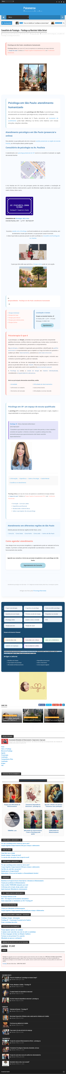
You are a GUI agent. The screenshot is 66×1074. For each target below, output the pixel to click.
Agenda (3, 753)
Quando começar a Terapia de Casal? (11, 855)
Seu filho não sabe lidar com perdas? (11, 869)
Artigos (3, 763)
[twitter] (61, 2)
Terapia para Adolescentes (16, 320)
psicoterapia (13, 348)
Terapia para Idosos (14, 317)
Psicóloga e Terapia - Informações (10, 918)
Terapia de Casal (13, 315)
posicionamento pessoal (44, 367)
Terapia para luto (10, 625)
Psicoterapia (45, 23)
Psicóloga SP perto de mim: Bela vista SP (54, 720)
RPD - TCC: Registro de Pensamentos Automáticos (15, 899)
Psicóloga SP (13, 424)
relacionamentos (24, 353)
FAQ (2, 765)
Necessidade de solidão (32, 646)
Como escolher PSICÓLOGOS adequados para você (14, 885)
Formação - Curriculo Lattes (20, 503)
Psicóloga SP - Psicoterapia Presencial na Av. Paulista (16, 920)
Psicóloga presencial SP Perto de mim (32, 720)
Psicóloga (5, 963)
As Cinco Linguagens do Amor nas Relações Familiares (16, 934)
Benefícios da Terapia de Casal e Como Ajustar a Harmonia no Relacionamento (22, 881)
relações (31, 365)
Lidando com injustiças (12, 646)
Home (2, 747)
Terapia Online (13, 322)
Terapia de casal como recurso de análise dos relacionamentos (25, 1055)
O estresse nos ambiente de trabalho (19, 1023)
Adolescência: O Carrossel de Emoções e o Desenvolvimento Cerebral (19, 873)
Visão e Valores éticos (23, 508)
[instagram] (59, 2)
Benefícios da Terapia (13, 660)
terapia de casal (13, 50)
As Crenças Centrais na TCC (8, 896)
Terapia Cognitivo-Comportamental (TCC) (35, 50)
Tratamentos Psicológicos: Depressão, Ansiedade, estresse (24, 1048)
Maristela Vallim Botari (31, 651)
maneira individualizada (50, 371)
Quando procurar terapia (12, 614)
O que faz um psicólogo (32, 608)
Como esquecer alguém (43, 665)
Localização (4, 757)
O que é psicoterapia (11, 608)
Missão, (15, 508)
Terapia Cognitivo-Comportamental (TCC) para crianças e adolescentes (20, 845)
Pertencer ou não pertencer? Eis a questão (13, 936)
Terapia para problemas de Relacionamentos (13, 883)
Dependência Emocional (43, 660)
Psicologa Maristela (39, 591)
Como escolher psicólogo (52, 608)
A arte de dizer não (11, 640)
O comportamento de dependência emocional (21, 991)
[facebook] (57, 2)
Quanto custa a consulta (32, 620)
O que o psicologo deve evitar (9, 922)
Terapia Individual (14, 313)
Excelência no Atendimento (18, 482)
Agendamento (47, 325)
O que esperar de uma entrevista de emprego (21, 1030)
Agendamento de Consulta (33, 565)
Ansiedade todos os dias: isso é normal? (19, 1062)
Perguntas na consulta (51, 614)
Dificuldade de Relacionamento (15, 665)
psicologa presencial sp (13, 35)
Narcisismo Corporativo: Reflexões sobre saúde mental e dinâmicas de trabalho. (29, 1016)
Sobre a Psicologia (34, 478)
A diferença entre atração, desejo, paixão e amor (14, 887)
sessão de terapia (33, 371)
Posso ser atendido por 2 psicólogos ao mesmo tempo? (22, 23)
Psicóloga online (10, 620)
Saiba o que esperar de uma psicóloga (24, 511)
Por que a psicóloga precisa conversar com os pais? (15, 843)
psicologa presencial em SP (26, 153)
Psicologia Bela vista (22, 218)
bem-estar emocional (45, 353)
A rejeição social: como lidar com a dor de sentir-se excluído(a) (18, 932)
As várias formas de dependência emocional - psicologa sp (24, 999)
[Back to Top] (64, 1072)
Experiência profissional (20, 506)
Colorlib (8, 1071)
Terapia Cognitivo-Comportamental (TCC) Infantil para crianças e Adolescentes (22, 910)
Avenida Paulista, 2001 (12, 221)
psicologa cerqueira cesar (9, 715)
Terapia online (38, 264)
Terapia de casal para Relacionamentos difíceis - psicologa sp (25, 1041)
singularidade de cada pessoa (26, 373)
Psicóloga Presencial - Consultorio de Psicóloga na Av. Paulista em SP (11, 719)
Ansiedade (14, 384)
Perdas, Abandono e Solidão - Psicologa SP (20, 984)
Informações (14, 478)
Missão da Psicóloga (6, 751)
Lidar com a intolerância (52, 640)
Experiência (23, 478)
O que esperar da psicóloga (14, 662)
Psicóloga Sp (14, 371)
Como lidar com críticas (32, 640)
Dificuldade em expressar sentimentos (11, 938)
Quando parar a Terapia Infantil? (10, 871)
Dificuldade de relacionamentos (43, 384)
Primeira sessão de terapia (32, 614)
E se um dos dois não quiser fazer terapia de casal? (15, 857)
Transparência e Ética (7, 759)
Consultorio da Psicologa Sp (49, 34)
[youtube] (64, 2)
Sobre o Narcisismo (42, 662)
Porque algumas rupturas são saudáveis (12, 930)
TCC (46, 620)
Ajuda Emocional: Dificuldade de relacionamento (14, 889)
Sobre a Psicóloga (6, 749)
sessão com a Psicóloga (19, 231)
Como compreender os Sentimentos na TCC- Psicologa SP (17, 901)
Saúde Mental (45, 478)
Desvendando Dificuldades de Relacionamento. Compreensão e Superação (27, 740)
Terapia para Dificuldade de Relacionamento (13, 908)
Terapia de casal (30, 625)
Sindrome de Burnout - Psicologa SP (19, 1009)
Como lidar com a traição (8, 853)
